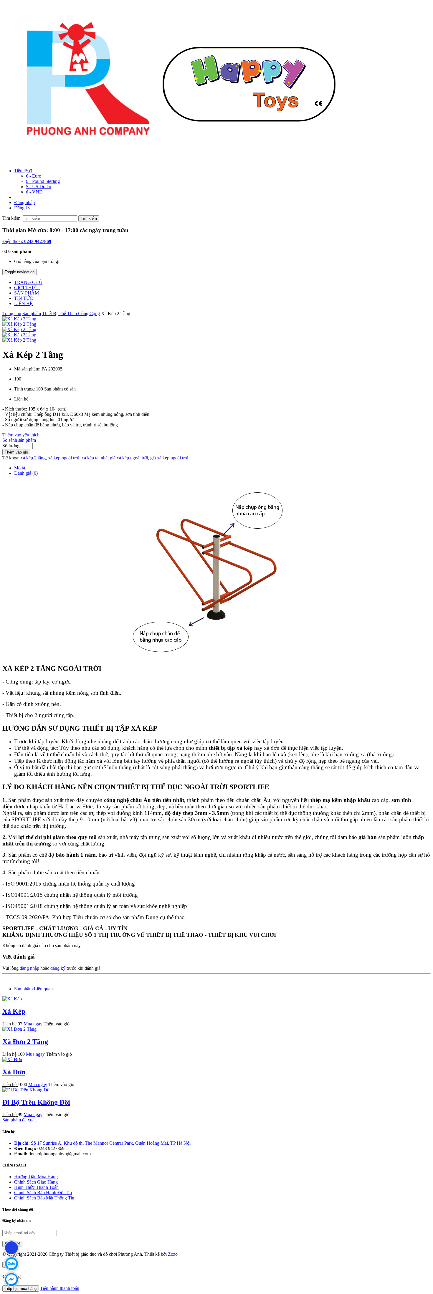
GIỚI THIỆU (27, 287)
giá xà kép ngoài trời (129, 457)
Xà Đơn (13, 1072)
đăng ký (57, 968)
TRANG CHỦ (28, 282)
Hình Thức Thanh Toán (36, 1187)
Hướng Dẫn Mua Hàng (36, 1176)
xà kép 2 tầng (33, 457)
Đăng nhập (24, 202)
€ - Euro (33, 175)
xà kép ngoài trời (63, 457)
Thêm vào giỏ (16, 452)
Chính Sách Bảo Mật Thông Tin (44, 1197)
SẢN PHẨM (26, 292)
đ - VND (34, 191)
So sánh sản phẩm (19, 440)
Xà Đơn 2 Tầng (25, 1041)
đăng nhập (29, 968)
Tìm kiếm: (12, 218)
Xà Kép (13, 1011)
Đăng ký (22, 207)
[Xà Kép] (12, 998)
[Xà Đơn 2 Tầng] (19, 1029)
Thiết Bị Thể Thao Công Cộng (71, 313)
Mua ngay (33, 1023)
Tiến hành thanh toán (59, 1288)
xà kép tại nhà (95, 457)
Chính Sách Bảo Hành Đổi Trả (43, 1192)
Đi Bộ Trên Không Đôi (36, 1102)
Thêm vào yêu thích (20, 434)
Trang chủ (11, 313)
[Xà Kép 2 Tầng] (19, 318)
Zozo (173, 1254)
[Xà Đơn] (12, 1059)
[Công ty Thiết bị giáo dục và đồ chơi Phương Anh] (176, 160)
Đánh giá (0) (26, 473)
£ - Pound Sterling (43, 181)
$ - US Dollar (38, 186)
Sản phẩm (31, 313)
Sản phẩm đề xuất (19, 1119)
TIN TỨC (23, 298)
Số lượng (10, 445)
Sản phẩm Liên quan (33, 988)
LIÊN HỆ (23, 303)
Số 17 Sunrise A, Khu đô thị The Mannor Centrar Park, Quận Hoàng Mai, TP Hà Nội (102, 1143)
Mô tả (19, 467)
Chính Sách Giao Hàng (36, 1181)
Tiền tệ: (23, 170)
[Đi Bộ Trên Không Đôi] (26, 1089)
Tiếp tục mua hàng (21, 1288)
